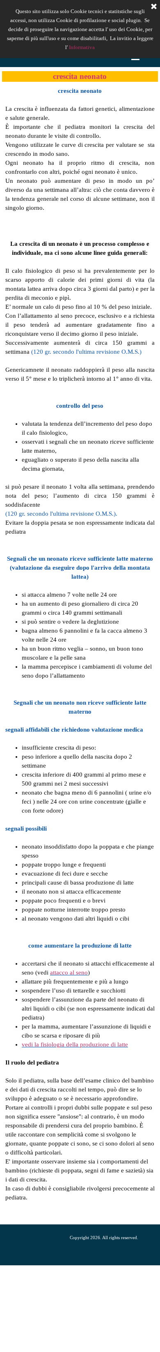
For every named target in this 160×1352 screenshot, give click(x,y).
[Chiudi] (154, 7)
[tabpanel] (80, 653)
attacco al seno (69, 972)
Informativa (82, 47)
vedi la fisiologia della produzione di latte (75, 1044)
